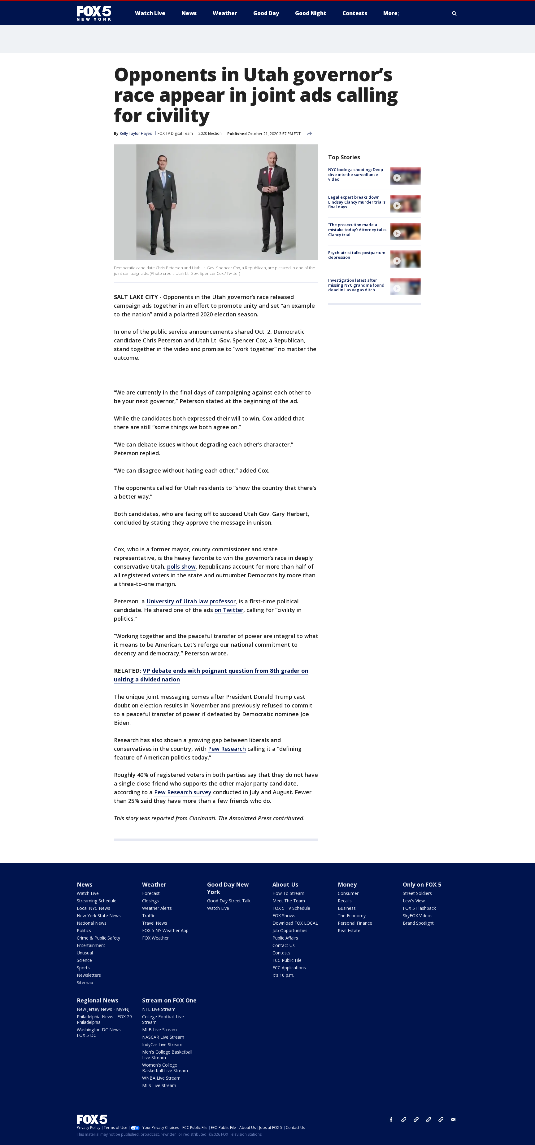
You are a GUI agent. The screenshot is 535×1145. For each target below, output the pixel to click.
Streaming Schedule (96, 901)
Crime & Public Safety (98, 938)
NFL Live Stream (159, 1009)
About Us (285, 884)
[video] (405, 176)
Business (347, 908)
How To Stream (288, 893)
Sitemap (85, 982)
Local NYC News (93, 908)
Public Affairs (285, 938)
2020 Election (210, 133)
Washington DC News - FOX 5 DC (100, 1032)
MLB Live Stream (159, 1030)
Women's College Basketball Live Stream (165, 1067)
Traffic (148, 915)
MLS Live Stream (159, 1085)
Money (347, 884)
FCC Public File (287, 960)
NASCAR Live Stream (163, 1037)
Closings (150, 901)
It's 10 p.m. (283, 975)
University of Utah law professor (191, 601)
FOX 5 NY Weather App (165, 930)
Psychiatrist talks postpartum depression (356, 255)
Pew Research (227, 748)
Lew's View (414, 901)
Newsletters (89, 975)
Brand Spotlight (418, 923)
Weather (154, 884)
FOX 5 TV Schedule (291, 908)
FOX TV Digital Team (175, 133)
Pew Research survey (182, 792)
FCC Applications (289, 968)
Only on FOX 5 (422, 884)
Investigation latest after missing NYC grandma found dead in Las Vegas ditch (356, 285)
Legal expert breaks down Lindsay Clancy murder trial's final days (356, 201)
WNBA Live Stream (161, 1078)
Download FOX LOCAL (295, 923)
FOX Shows (283, 915)
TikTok (416, 1120)
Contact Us (283, 945)
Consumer (348, 893)
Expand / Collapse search (454, 13)
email (453, 1120)
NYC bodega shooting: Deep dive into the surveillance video (355, 174)
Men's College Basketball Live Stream (167, 1054)
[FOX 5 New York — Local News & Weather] (97, 13)
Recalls (345, 901)
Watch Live (88, 893)
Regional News (97, 1000)
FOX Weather (155, 938)
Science (84, 960)
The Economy (352, 915)
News (84, 884)
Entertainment (91, 945)
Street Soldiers (417, 893)
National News (92, 923)
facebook (391, 1120)
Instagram (404, 1120)
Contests (281, 953)
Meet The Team (288, 901)
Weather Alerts (157, 908)
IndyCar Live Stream (162, 1044)
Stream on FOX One (169, 1000)
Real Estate (349, 930)
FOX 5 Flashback (419, 908)
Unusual (85, 953)
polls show (181, 566)
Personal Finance (355, 923)
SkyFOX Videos (418, 915)
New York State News (99, 915)
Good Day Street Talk (228, 901)
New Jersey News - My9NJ (103, 1009)
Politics (84, 930)
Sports (83, 968)
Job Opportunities (289, 930)
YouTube (428, 1120)
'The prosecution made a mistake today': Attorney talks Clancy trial (357, 229)
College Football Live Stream (163, 1019)
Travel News (154, 923)
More (390, 13)
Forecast (151, 893)
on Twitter (229, 610)
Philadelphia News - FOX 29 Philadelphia (104, 1019)
